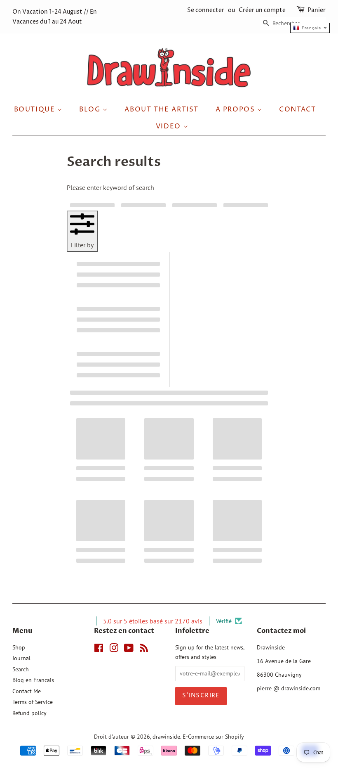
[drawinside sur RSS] (143, 649)
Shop (18, 647)
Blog (91, 109)
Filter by (82, 245)
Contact (297, 109)
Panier (316, 10)
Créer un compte (262, 10)
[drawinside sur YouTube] (129, 649)
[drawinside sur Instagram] (113, 649)
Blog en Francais (33, 680)
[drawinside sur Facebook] (98, 649)
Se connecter (205, 10)
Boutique (35, 109)
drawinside (166, 736)
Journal (21, 658)
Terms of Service (32, 702)
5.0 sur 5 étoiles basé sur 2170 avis (152, 621)
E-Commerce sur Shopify (213, 736)
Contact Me (26, 691)
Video (169, 126)
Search (20, 669)
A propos (236, 109)
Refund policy (29, 713)
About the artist (161, 109)
